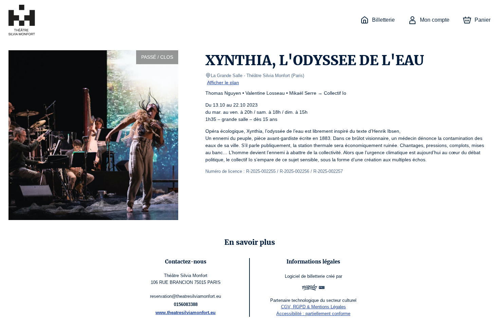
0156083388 (186, 304)
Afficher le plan (223, 82)
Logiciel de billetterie (305, 276)
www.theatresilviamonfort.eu (185, 312)
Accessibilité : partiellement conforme (313, 313)
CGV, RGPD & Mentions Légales (313, 306)
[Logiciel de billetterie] (313, 288)
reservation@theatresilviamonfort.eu (185, 296)
